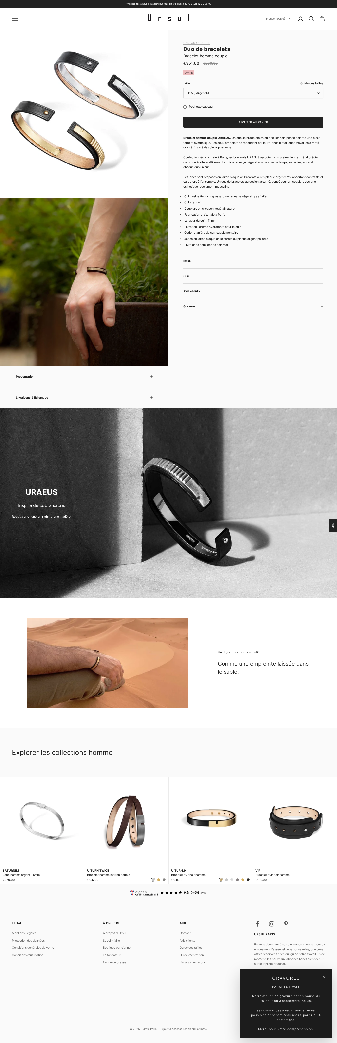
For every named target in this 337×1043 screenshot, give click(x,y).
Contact (185, 933)
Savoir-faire (111, 940)
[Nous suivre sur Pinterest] (286, 924)
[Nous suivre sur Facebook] (257, 924)
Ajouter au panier (253, 122)
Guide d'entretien (192, 955)
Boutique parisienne (117, 947)
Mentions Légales (24, 933)
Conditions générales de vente (33, 947)
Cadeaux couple (196, 43)
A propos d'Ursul (114, 933)
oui (183, 107)
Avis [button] (333, 525)
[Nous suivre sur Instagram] (271, 924)
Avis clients (187, 940)
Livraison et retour (192, 962)
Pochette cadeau (201, 106)
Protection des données (28, 940)
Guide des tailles (311, 83)
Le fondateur (112, 955)
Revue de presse (114, 962)
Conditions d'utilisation (27, 955)
